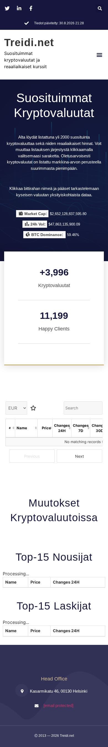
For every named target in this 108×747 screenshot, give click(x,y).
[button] (100, 8)
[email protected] (58, 705)
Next (79, 456)
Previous (32, 456)
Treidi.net (29, 42)
